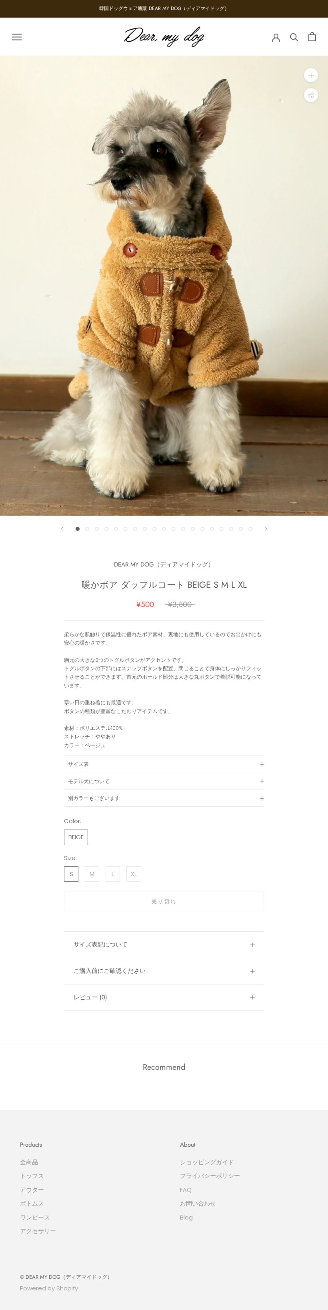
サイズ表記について (101, 944)
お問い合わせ (198, 1203)
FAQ (186, 1189)
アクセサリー (38, 1231)
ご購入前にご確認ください (110, 970)
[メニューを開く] (17, 36)
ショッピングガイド (207, 1162)
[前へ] (62, 528)
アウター (32, 1189)
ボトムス (32, 1203)
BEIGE (76, 837)
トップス (32, 1175)
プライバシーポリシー (210, 1175)
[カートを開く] (312, 36)
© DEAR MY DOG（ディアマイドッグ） (66, 1277)
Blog (186, 1217)
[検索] (294, 36)
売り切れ (164, 901)
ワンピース (35, 1217)
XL (134, 874)
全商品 (29, 1162)
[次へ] (266, 528)
